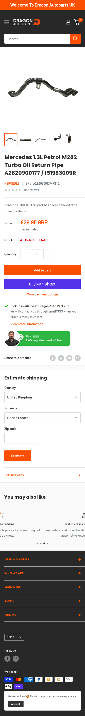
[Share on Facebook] (53, 357)
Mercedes (11, 183)
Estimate (18, 455)
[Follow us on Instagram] (16, 659)
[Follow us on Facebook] (7, 659)
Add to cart (42, 270)
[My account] (68, 22)
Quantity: (11, 254)
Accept (15, 704)
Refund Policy (14, 475)
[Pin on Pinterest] (61, 357)
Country (10, 388)
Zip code (10, 429)
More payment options (42, 294)
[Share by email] (78, 357)
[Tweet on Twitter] (69, 357)
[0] (77, 22)
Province (10, 408)
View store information (26, 324)
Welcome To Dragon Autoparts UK (42, 4)
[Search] (75, 39)
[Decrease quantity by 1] (25, 254)
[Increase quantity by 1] (48, 254)
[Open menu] (6, 22)
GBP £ (10, 637)
